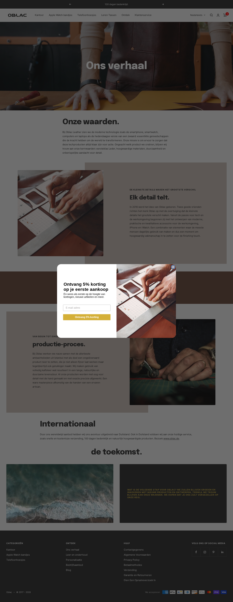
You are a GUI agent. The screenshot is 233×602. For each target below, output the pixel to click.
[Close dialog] (173, 267)
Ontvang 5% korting (87, 317)
